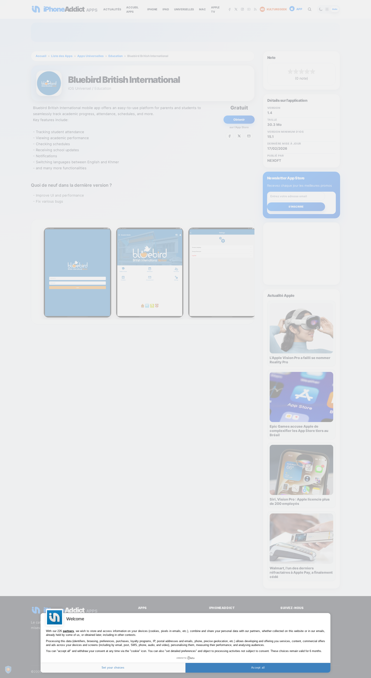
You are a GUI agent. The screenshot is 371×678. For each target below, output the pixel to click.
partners (68, 631)
